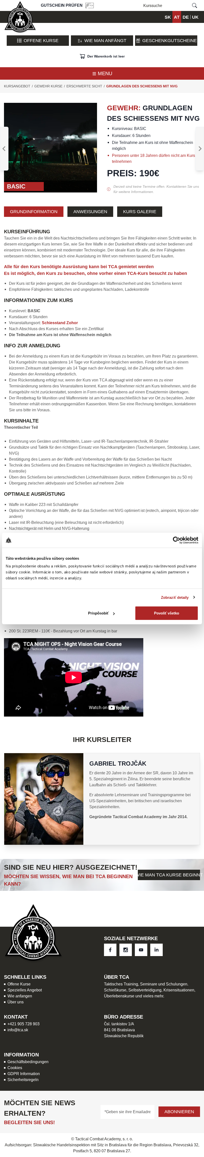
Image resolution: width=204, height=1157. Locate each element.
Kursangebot (17, 86)
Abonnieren (179, 1111)
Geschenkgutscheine (169, 40)
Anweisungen (90, 211)
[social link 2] (141, 950)
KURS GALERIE (139, 211)
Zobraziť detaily (175, 597)
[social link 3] (156, 950)
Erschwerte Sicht (84, 86)
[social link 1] (125, 950)
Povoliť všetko (166, 613)
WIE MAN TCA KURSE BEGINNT (169, 874)
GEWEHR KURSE (48, 86)
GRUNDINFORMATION (33, 211)
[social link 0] (110, 950)
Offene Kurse (41, 40)
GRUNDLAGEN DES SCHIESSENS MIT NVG (142, 86)
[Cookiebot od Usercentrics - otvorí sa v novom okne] (176, 540)
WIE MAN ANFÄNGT (105, 40)
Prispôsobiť (98, 613)
